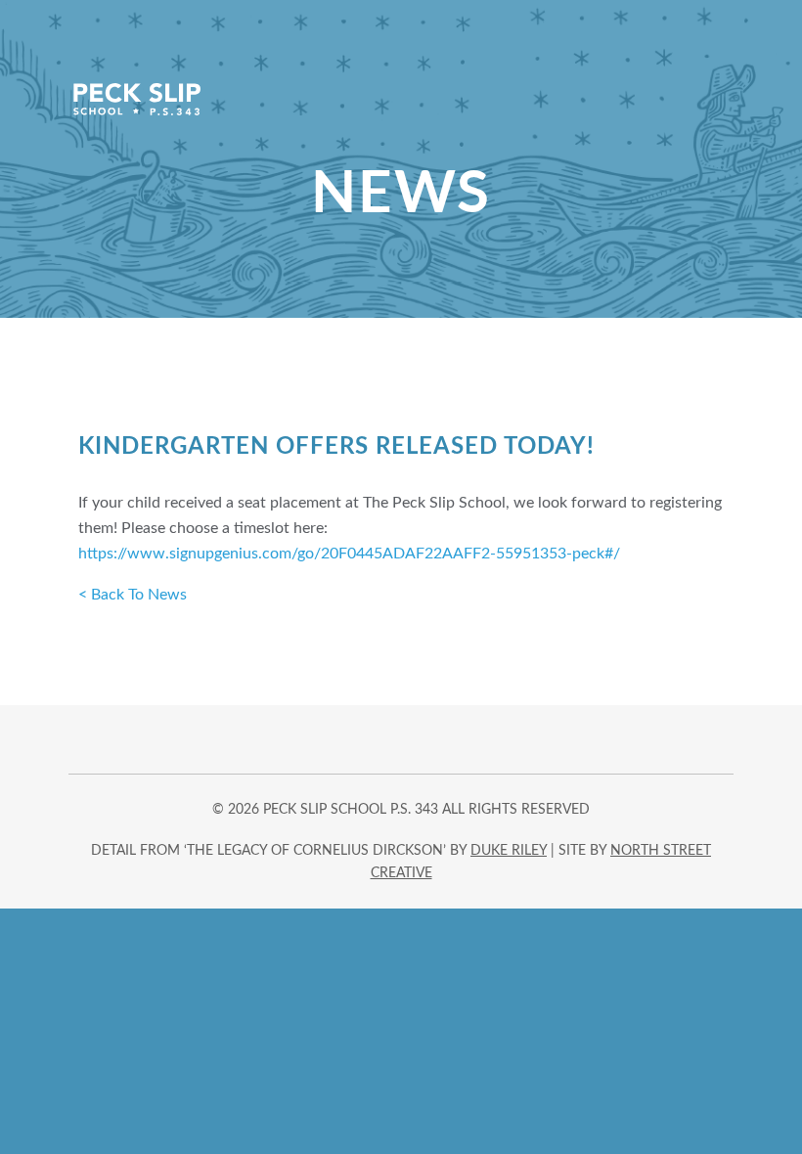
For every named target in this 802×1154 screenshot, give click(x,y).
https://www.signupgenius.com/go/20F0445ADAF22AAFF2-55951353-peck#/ (349, 553)
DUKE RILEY (508, 851)
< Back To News (132, 594)
